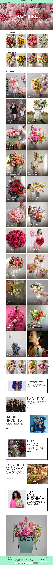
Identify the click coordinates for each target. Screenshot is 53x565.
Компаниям (22, 2)
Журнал (26, 2)
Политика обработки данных (34, 558)
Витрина (12, 52)
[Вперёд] (46, 474)
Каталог (13, 2)
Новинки (9, 359)
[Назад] (28, 474)
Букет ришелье (39, 68)
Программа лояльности (33, 560)
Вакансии (26, 558)
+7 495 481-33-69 (43, 557)
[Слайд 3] (37, 483)
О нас (34, 2)
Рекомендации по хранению (19, 559)
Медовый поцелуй (9, 68)
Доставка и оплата (18, 558)
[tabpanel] (26, 16)
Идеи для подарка (18, 561)
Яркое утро (18, 68)
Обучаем (30, 2)
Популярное (10, 33)
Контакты (37, 2)
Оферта (31, 559)
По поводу (17, 2)
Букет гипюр (29, 68)
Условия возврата (18, 560)
